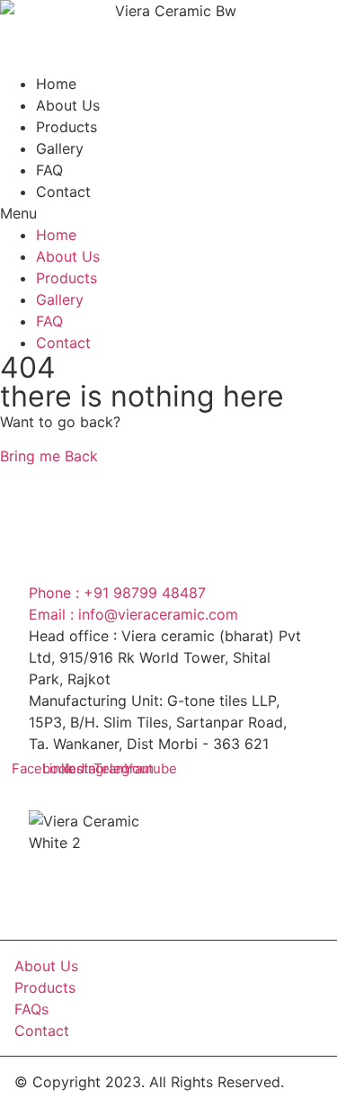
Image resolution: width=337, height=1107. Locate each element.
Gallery (60, 148)
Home (56, 84)
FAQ (49, 170)
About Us (68, 105)
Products (66, 127)
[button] (168, 213)
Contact (63, 192)
